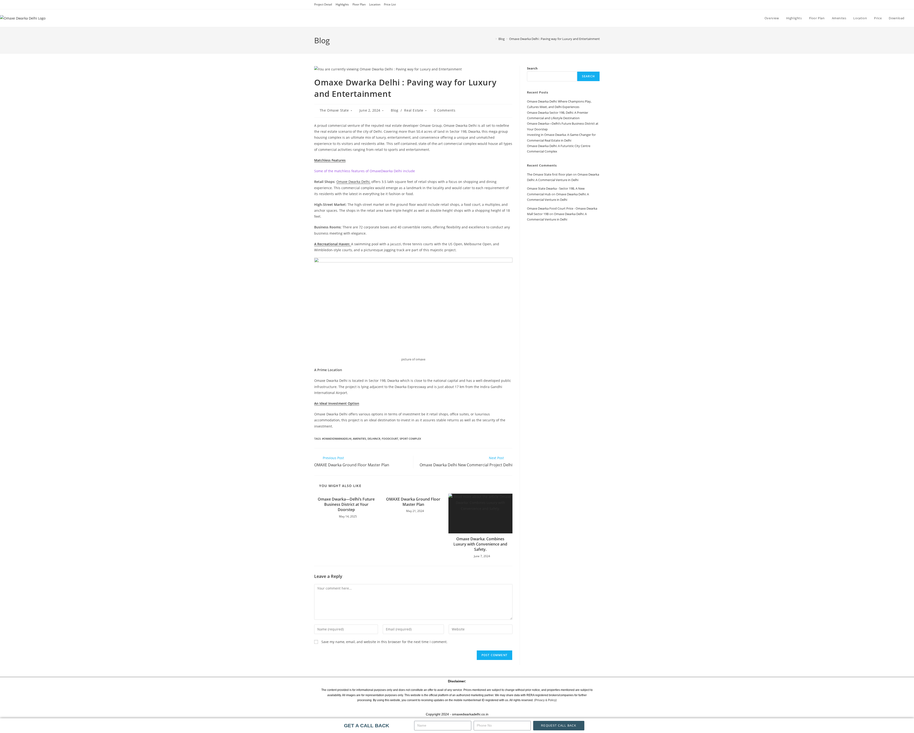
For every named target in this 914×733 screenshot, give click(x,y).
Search (532, 68)
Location (374, 4)
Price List (390, 4)
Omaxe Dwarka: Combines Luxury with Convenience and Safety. (480, 544)
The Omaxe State (334, 110)
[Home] (493, 39)
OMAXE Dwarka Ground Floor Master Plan (413, 502)
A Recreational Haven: (332, 244)
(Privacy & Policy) (545, 700)
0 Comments (444, 110)
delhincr (374, 438)
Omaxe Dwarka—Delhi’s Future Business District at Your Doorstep (346, 504)
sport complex (410, 438)
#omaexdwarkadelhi (336, 438)
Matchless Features (330, 160)
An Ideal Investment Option (336, 403)
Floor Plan (359, 4)
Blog (394, 110)
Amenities (359, 438)
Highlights (342, 4)
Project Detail (323, 4)
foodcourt (390, 438)
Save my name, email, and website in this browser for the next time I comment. (384, 642)
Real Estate (413, 110)
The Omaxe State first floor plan (549, 174)
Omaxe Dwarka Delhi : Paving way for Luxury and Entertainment (554, 39)
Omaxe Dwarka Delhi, (353, 181)
